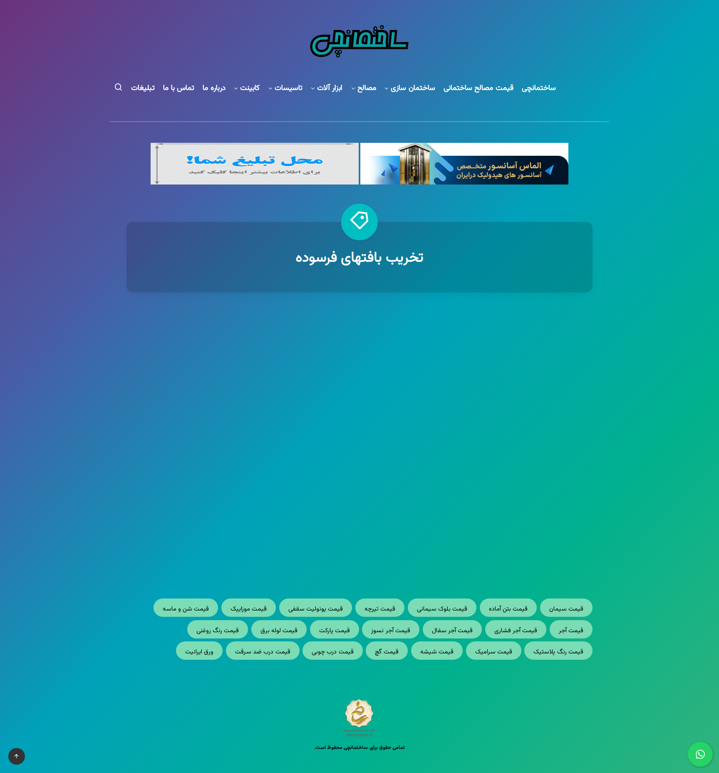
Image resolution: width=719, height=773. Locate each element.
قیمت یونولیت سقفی (315, 609)
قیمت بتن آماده (508, 609)
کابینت (250, 88)
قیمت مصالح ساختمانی (478, 88)
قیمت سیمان (566, 609)
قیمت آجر (571, 631)
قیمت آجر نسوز (390, 631)
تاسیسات (288, 88)
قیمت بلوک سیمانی (442, 609)
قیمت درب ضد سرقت (262, 652)
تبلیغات (143, 88)
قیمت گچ (387, 652)
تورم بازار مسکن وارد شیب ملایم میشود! (480, 443)
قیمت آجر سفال (452, 631)
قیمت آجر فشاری (516, 631)
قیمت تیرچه (379, 609)
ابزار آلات (330, 88)
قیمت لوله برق (279, 631)
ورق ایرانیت (199, 652)
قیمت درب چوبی (333, 652)
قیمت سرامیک (493, 652)
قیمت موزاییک (249, 609)
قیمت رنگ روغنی (217, 631)
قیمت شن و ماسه (186, 609)
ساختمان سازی (413, 88)
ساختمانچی (539, 88)
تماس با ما (178, 88)
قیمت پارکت (334, 631)
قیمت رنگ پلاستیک (558, 652)
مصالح (366, 88)
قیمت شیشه (437, 652)
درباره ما (214, 88)
